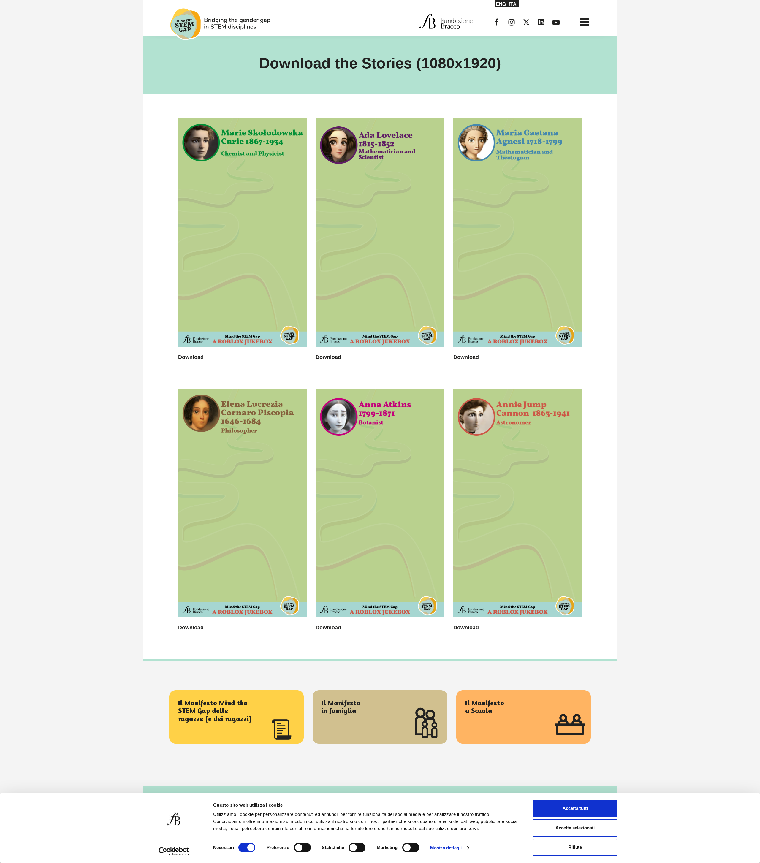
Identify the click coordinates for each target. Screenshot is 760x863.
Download (191, 357)
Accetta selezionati (575, 827)
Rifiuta (575, 847)
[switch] (302, 847)
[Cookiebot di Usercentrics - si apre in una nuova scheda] (174, 851)
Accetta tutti (575, 808)
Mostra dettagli (446, 847)
